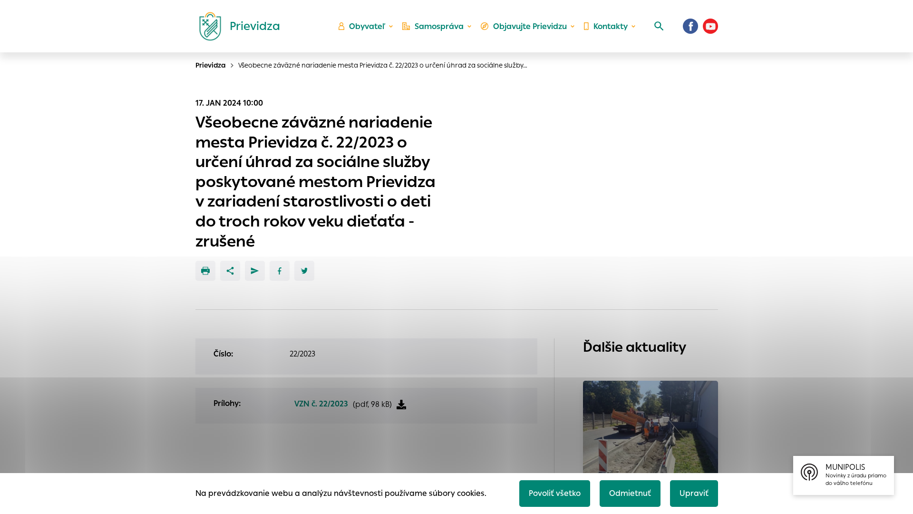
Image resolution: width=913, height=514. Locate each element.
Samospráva (439, 26)
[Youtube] (710, 26)
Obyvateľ (367, 26)
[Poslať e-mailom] (255, 271)
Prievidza (210, 65)
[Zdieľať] (230, 271)
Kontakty (610, 26)
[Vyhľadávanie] (659, 26)
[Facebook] (690, 26)
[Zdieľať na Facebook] (280, 271)
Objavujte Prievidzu (530, 26)
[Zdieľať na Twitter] (304, 271)
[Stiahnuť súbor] (401, 404)
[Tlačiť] (205, 271)
